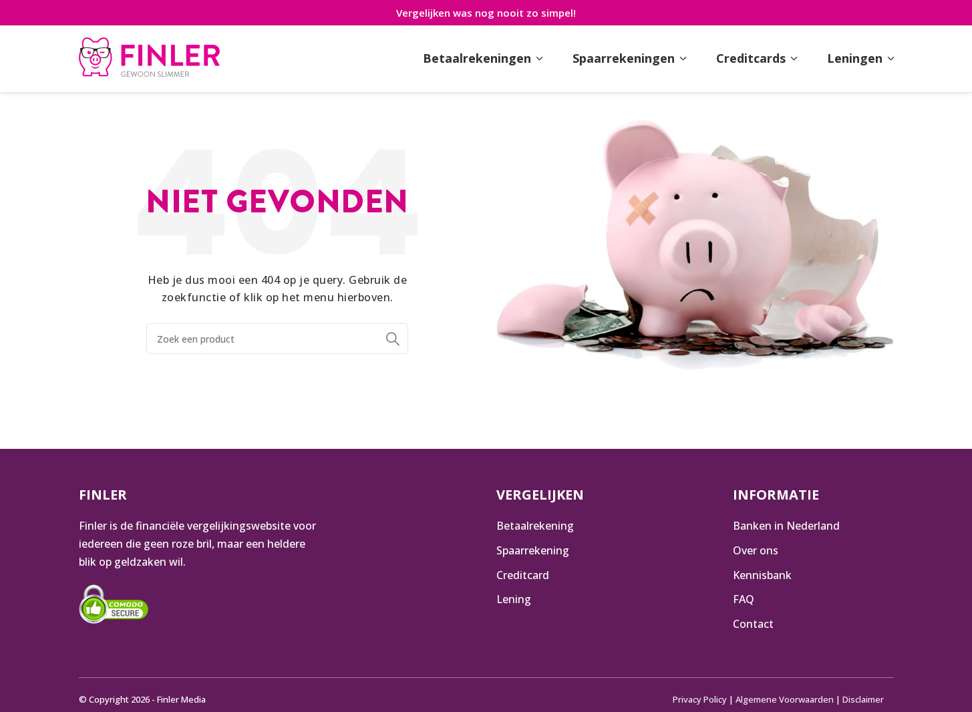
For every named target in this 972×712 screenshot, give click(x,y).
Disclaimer (863, 699)
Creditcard (522, 575)
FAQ (743, 599)
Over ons (755, 550)
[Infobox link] (149, 58)
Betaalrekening (535, 525)
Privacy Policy (700, 699)
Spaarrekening (532, 550)
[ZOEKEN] (392, 338)
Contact (753, 623)
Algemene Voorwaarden (785, 699)
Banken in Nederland (786, 525)
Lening (513, 599)
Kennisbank (762, 575)
